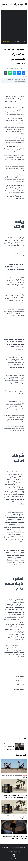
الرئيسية (23, 41)
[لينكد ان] (12, 851)
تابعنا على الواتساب (19, 685)
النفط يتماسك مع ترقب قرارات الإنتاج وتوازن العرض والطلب (14, 776)
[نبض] (10, 851)
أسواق (12, 41)
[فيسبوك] (19, 852)
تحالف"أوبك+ (16, 96)
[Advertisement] (14, 25)
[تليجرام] (15, 851)
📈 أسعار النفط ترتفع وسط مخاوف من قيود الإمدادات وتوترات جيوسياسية (15, 796)
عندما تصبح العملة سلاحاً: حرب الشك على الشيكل (8, 747)
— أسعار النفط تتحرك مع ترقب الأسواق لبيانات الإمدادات (16, 817)
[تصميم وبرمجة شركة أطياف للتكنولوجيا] (14, 856)
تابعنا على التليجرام (19, 689)
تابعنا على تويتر (20, 676)
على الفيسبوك (19, 680)
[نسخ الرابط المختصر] (5, 73)
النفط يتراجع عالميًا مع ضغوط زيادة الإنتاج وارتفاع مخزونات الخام (15, 837)
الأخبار (18, 41)
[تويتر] (17, 851)
